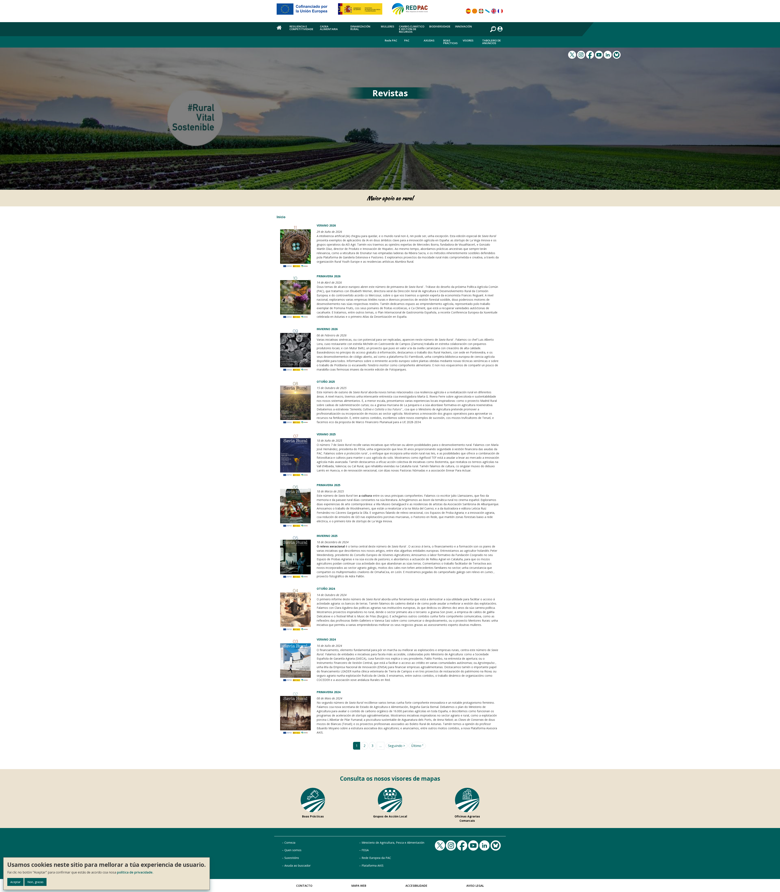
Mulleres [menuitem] (387, 26)
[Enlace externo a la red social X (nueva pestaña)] (572, 54)
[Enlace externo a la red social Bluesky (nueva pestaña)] (617, 54)
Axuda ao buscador (297, 865)
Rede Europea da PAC (376, 858)
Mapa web (358, 886)
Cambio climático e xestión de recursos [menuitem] (411, 29)
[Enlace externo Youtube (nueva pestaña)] (599, 54)
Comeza (289, 842)
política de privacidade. (135, 872)
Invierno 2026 (327, 329)
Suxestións (291, 858)
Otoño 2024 (326, 589)
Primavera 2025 (328, 485)
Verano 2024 (326, 639)
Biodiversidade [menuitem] (439, 26)
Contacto (304, 886)
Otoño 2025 (326, 382)
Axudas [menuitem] (429, 40)
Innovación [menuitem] (463, 26)
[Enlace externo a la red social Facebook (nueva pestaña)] (590, 54)
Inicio (281, 217)
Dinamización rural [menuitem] (360, 28)
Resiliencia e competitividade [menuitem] (301, 28)
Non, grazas (35, 882)
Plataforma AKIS (373, 865)
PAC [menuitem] (406, 40)
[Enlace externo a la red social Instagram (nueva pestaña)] (581, 54)
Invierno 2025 (327, 536)
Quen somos (292, 850)
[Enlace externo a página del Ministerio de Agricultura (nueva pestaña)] (361, 10)
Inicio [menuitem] (281, 29)
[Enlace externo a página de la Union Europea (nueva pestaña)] (305, 10)
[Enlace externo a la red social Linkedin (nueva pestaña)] (608, 54)
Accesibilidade (416, 886)
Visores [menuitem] (468, 40)
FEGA (365, 850)
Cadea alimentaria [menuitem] (329, 28)
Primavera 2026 (328, 276)
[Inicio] (412, 10)
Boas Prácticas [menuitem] (450, 42)
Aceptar (15, 882)
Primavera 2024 (328, 692)
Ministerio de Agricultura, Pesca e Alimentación (393, 842)
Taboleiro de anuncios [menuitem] (491, 42)
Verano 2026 (326, 225)
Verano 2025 (326, 434)
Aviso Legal (475, 886)
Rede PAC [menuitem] (391, 40)
